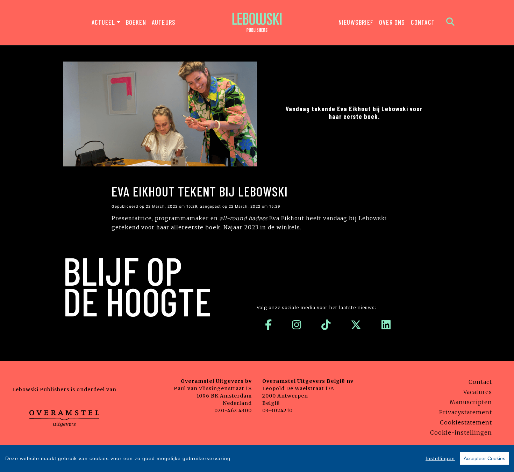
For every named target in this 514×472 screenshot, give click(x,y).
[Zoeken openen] (450, 22)
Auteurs (164, 22)
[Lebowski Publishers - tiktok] (326, 325)
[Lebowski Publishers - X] (356, 325)
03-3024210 (277, 410)
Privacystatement (465, 412)
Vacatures (477, 391)
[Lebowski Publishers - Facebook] (268, 325)
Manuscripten (471, 402)
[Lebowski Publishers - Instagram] (297, 325)
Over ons (392, 22)
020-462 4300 (233, 410)
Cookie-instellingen (461, 432)
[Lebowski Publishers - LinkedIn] (386, 325)
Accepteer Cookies (484, 458)
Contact (423, 22)
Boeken (136, 22)
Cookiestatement (466, 422)
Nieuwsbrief (355, 22)
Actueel (103, 22)
